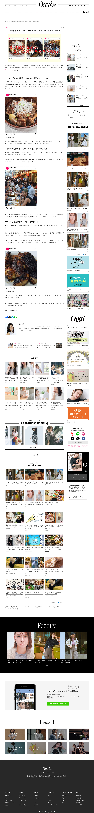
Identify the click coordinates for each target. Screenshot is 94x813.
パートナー (9, 70)
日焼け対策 (36, 795)
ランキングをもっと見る (34, 447)
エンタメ (49, 798)
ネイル (35, 802)
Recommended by (54, 602)
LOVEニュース (51, 606)
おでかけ (49, 802)
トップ (6, 21)
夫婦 (16, 608)
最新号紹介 (78, 797)
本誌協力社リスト (79, 798)
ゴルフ (49, 795)
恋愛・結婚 (11, 21)
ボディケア (36, 804)
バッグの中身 (22, 804)
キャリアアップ (22, 795)
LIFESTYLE (28, 12)
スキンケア (36, 797)
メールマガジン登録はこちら (78, 442)
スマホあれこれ (22, 800)
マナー (20, 802)
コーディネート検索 (34, 455)
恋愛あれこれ (16, 21)
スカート (7, 798)
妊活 (40, 606)
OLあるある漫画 (22, 805)
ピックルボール (51, 797)
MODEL (61, 12)
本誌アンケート (79, 802)
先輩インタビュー (23, 797)
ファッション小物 (8, 800)
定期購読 (73, 477)
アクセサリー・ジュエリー (10, 802)
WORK (14, 12)
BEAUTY (20, 12)
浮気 (44, 606)
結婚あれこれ (17, 606)
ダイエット (36, 805)
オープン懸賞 (79, 804)
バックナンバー (78, 479)
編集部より (78, 795)
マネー (20, 798)
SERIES (78, 12)
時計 (6, 804)
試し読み (83, 477)
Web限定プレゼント (80, 800)
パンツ (6, 797)
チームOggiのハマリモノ (53, 804)
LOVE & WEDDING (39, 12)
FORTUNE (49, 12)
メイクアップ (36, 798)
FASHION (7, 12)
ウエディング (33, 606)
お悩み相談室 (9, 608)
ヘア (34, 800)
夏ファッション (8, 795)
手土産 (49, 800)
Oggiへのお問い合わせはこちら (77, 498)
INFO (55, 12)
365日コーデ (7, 805)
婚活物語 (58, 606)
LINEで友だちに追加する (58, 704)
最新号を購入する (78, 474)
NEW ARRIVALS (70, 12)
